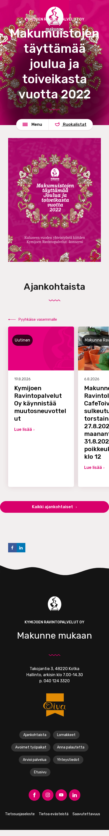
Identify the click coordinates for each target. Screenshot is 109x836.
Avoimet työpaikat (30, 747)
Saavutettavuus (86, 814)
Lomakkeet (66, 735)
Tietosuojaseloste (20, 814)
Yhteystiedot (68, 760)
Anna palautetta (70, 747)
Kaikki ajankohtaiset (53, 506)
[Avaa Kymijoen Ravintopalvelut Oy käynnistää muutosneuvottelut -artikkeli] (41, 407)
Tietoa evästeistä (53, 814)
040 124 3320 (57, 680)
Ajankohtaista (34, 735)
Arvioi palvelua (34, 760)
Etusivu (40, 772)
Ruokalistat (74, 124)
